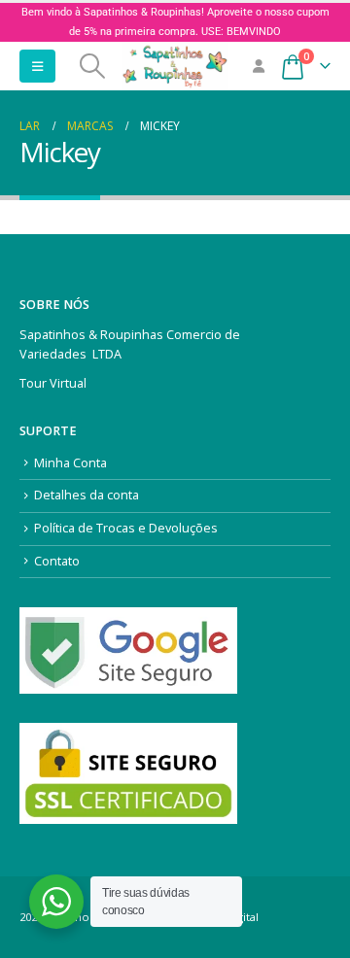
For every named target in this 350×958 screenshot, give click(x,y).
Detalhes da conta (86, 495)
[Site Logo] (175, 66)
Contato (57, 561)
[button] (37, 66)
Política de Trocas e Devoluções (126, 528)
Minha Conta (70, 463)
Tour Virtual (53, 383)
